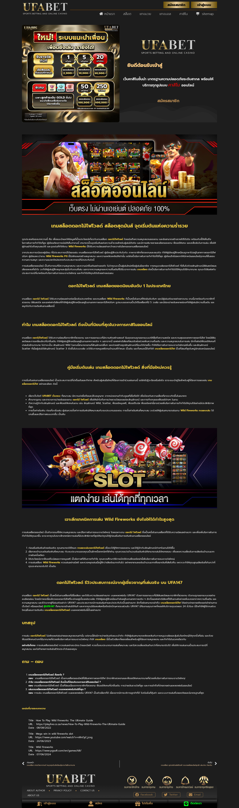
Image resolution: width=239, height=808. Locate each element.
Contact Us (87, 790)
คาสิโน (183, 13)
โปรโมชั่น (147, 803)
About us (33, 795)
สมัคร (98, 803)
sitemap (206, 13)
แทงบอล (165, 13)
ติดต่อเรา (196, 803)
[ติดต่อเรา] (186, 803)
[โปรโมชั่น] (137, 803)
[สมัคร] (90, 803)
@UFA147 (49, 606)
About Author (36, 790)
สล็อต (127, 13)
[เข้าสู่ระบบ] (39, 803)
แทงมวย (145, 13)
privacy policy (63, 790)
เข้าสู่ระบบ (50, 803)
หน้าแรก (109, 13)
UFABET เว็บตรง (51, 396)
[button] (144, 794)
